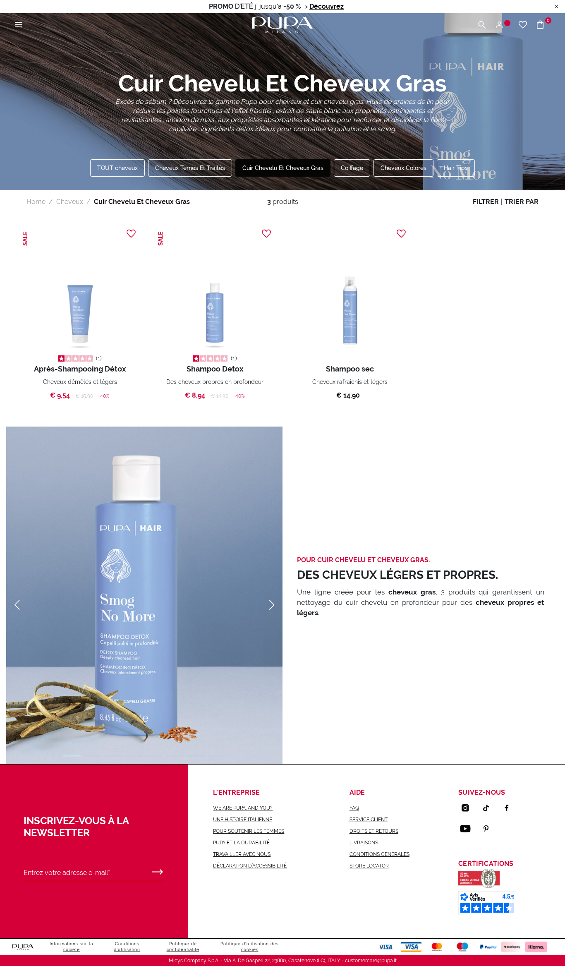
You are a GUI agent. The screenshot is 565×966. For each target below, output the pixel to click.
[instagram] (468, 808)
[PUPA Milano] (282, 24)
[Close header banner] (556, 6)
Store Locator (369, 866)
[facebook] (510, 808)
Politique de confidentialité (183, 947)
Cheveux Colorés (403, 168)
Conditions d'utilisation (127, 947)
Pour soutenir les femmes (248, 831)
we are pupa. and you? (243, 808)
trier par (522, 202)
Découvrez (326, 6)
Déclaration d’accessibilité (250, 866)
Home (35, 202)
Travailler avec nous (242, 854)
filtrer (486, 202)
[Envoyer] (157, 870)
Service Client (369, 819)
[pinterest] (489, 828)
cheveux (69, 202)
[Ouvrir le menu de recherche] (481, 25)
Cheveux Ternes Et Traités (190, 168)
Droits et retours (374, 831)
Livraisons (364, 843)
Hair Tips (456, 168)
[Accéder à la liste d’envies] (522, 25)
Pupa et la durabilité (241, 843)
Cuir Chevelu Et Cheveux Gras (282, 168)
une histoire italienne (242, 819)
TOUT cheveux (117, 168)
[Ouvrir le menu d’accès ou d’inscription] (502, 25)
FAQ (354, 808)
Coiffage (352, 168)
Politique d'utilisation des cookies (249, 947)
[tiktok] (489, 808)
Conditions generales (379, 854)
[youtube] (468, 828)
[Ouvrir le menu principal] (18, 25)
